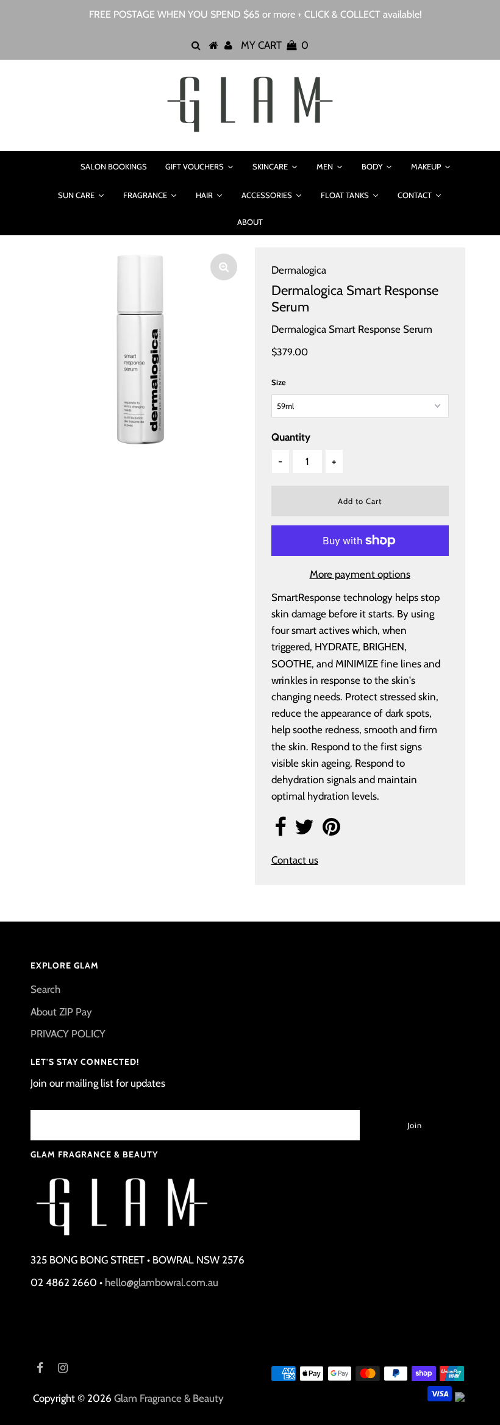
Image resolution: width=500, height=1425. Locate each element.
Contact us (294, 860)
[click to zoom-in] (223, 267)
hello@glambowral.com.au (161, 1282)
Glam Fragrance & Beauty (169, 1398)
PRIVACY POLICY (67, 1034)
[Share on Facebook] (280, 831)
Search (45, 989)
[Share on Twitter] (304, 831)
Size (278, 382)
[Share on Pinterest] (331, 831)
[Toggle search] (55, 166)
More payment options (360, 574)
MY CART (275, 45)
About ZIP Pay (61, 1012)
